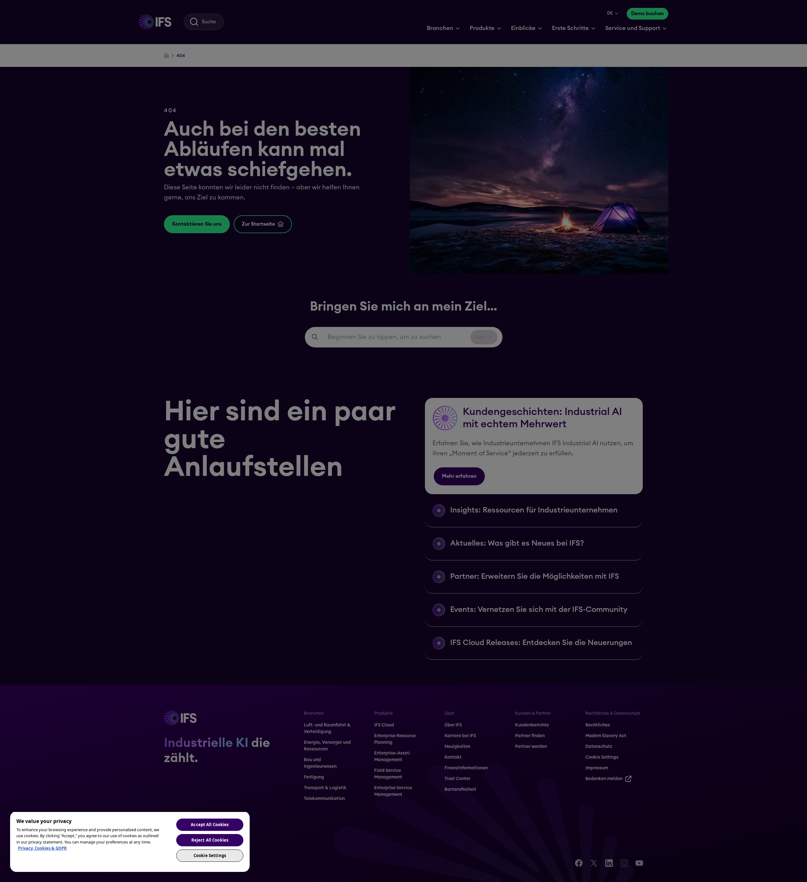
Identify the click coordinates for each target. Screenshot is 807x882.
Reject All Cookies (209, 840)
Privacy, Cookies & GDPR (42, 848)
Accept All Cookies (210, 824)
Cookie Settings (210, 855)
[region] (130, 841)
